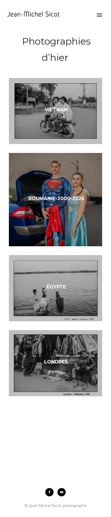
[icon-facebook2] (51, 492)
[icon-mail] (61, 492)
